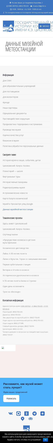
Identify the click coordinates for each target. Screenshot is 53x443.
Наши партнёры (10, 108)
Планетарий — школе (13, 171)
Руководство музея (12, 129)
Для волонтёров (10, 97)
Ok (45, 440)
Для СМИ (7, 80)
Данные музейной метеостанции (18, 209)
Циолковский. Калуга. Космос (16, 165)
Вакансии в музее (11, 140)
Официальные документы (14, 113)
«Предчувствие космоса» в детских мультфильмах (19, 241)
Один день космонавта (13, 286)
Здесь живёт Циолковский (15, 223)
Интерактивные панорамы (15, 182)
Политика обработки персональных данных (23, 146)
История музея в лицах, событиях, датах (22, 160)
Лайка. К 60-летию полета (15, 253)
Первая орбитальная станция (16, 264)
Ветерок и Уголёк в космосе (16, 270)
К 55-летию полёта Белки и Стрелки (19, 281)
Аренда (6, 102)
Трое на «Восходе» (11, 291)
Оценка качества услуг (13, 135)
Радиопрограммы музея (14, 187)
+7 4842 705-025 (37, 306)
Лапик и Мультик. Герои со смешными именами (25, 259)
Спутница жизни (10, 234)
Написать (11, 398)
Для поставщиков (11, 91)
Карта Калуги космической (15, 198)
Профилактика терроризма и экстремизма (22, 124)
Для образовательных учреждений (19, 86)
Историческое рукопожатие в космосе (21, 275)
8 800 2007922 (26, 306)
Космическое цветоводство (16, 248)
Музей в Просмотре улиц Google (18, 204)
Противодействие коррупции (16, 118)
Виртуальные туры (11, 176)
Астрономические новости (15, 193)
